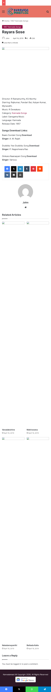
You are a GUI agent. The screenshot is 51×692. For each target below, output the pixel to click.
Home (6, 21)
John (7, 38)
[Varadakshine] (13, 324)
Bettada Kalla (33, 645)
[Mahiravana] (38, 324)
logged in (17, 664)
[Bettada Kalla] (38, 540)
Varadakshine (8, 430)
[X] (13, 169)
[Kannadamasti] (18, 11)
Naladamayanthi (9, 645)
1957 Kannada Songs (19, 21)
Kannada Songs (19, 113)
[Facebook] (7, 169)
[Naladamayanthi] (13, 540)
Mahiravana (32, 430)
